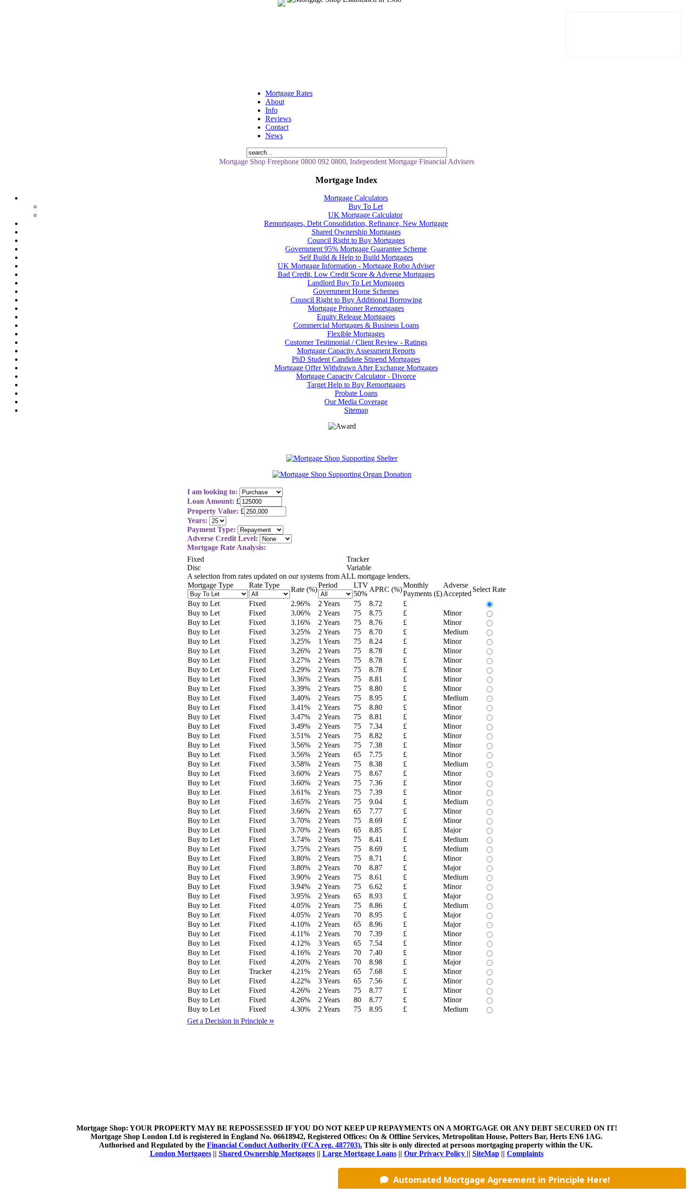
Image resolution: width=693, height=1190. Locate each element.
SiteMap (485, 1153)
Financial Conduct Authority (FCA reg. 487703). (284, 1145)
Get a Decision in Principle (230, 1021)
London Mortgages (180, 1153)
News (274, 136)
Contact (277, 127)
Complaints (525, 1153)
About (274, 102)
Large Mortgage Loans (359, 1153)
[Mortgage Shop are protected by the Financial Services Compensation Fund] (288, 9)
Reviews (278, 119)
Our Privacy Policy (435, 1153)
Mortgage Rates (289, 93)
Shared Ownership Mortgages (267, 1153)
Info (271, 110)
